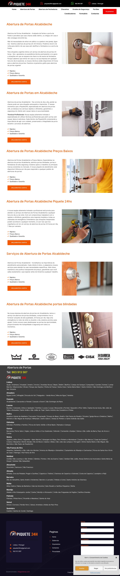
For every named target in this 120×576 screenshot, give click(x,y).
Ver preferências (110, 568)
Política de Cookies (95, 572)
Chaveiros (65, 9)
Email (83, 533)
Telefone (84, 527)
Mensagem (84, 545)
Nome (83, 521)
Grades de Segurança (81, 9)
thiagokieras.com (24, 572)
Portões (96, 9)
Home (14, 9)
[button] (116, 558)
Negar (96, 568)
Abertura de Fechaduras (48, 9)
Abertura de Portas (27, 9)
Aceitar (81, 568)
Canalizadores (70, 14)
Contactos (95, 14)
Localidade (85, 539)
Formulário (83, 14)
